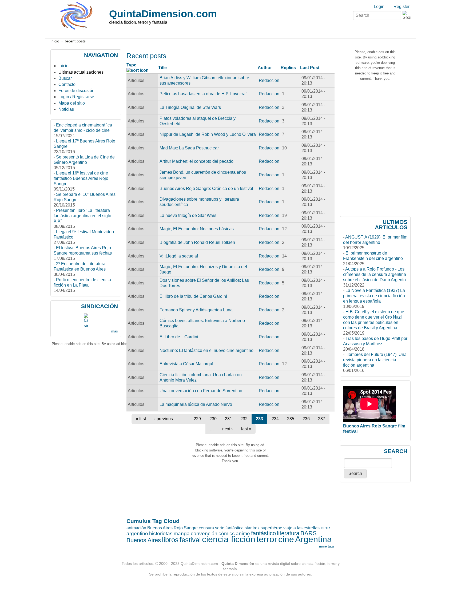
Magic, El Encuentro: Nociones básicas (197, 229)
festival (190, 540)
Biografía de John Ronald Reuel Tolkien (197, 242)
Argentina (313, 539)
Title (162, 67)
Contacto (66, 84)
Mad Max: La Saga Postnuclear (189, 148)
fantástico (263, 533)
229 (197, 418)
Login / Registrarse (76, 96)
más (114, 331)
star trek (252, 528)
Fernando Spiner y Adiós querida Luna (196, 310)
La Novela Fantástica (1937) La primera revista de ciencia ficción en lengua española (374, 295)
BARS (308, 533)
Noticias (66, 109)
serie (219, 528)
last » (246, 429)
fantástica (234, 528)
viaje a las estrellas (301, 528)
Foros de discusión (76, 90)
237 (321, 418)
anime (243, 533)
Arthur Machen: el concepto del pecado (196, 161)
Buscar (65, 78)
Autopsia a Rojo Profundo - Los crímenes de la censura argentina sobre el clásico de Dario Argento (374, 274)
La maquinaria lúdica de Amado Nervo (196, 404)
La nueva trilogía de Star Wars (188, 215)
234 (275, 418)
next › (227, 429)
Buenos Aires (143, 540)
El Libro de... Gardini (179, 337)
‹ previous (163, 418)
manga (182, 533)
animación (136, 528)
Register (402, 6)
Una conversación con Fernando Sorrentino (201, 390)
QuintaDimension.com (163, 13)
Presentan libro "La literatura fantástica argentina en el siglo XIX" (82, 215)
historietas (161, 533)
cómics (226, 533)
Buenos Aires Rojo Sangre (172, 528)
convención (204, 533)
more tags (327, 546)
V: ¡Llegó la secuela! (179, 256)
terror (266, 539)
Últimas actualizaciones (81, 72)
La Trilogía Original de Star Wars (190, 107)
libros (170, 540)
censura (206, 528)
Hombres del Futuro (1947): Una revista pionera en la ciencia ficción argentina (375, 359)
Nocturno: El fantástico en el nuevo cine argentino (206, 350)
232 (244, 418)
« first (141, 418)
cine (286, 539)
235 (290, 418)
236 (306, 418)
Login (379, 6)
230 (213, 418)
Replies (288, 67)
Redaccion (269, 80)
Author (265, 67)
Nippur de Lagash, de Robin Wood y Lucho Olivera (208, 134)
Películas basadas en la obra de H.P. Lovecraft (204, 94)
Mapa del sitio (71, 103)
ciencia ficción (228, 539)
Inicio (54, 41)
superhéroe (271, 528)
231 (228, 418)
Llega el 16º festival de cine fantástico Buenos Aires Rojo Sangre (81, 178)
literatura (288, 533)
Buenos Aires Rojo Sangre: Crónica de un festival (206, 188)
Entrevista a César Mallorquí (186, 364)
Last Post (309, 67)
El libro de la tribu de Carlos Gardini (193, 296)
